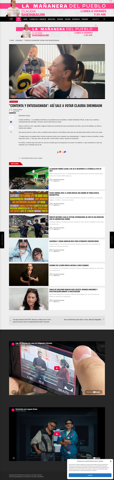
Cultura (68, 19)
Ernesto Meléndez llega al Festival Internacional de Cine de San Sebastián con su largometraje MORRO (76, 218)
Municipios (51, 19)
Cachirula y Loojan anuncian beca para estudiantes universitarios (74, 241)
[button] (110, 461)
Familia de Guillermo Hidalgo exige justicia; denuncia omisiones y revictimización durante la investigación (73, 290)
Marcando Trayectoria (58, 179)
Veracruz (85, 19)
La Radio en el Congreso (37, 19)
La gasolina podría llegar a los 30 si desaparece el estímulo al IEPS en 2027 (75, 169)
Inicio (25, 19)
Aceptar (90, 475)
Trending (60, 19)
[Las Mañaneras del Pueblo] (57, 30)
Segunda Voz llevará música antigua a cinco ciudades (69, 265)
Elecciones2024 (25, 158)
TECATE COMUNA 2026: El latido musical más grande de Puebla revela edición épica (74, 194)
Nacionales (76, 19)
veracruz (36, 158)
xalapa (40, 158)
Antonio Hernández (17, 109)
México (31, 158)
